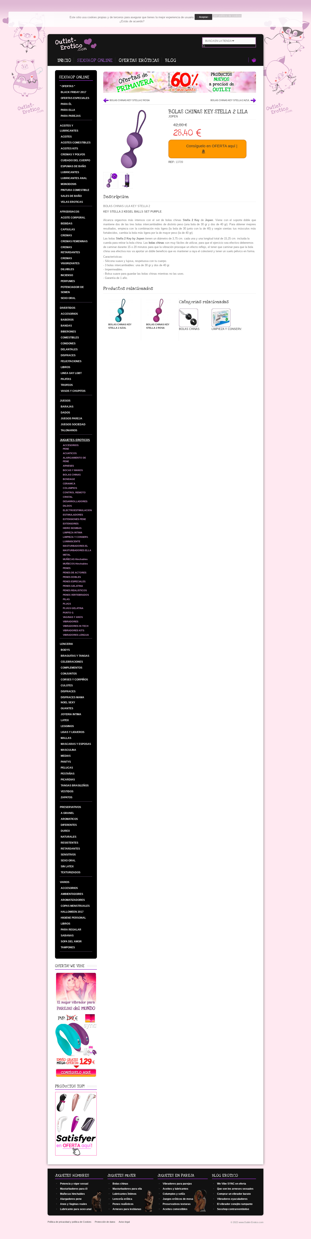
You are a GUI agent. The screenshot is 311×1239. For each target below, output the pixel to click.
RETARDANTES (70, 848)
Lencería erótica (122, 1198)
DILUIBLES (67, 269)
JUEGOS (65, 400)
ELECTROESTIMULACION (77, 510)
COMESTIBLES (70, 337)
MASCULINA (68, 749)
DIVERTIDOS (67, 307)
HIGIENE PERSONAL (73, 917)
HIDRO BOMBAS (72, 528)
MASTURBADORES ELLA (77, 550)
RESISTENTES (69, 842)
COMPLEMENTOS (71, 667)
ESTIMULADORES (73, 514)
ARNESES (68, 465)
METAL (67, 554)
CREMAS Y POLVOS (73, 154)
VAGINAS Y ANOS (73, 617)
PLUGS (67, 603)
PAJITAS (66, 379)
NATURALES (68, 836)
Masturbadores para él (73, 1188)
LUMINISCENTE (71, 541)
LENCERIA (66, 643)
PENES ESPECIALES (74, 581)
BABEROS (67, 319)
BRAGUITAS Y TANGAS (75, 655)
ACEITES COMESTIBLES (76, 142)
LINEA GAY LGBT (71, 373)
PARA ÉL (66, 104)
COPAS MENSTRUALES (75, 905)
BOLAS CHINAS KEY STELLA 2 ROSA (130, 100)
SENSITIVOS (68, 854)
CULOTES (67, 685)
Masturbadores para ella (127, 1188)
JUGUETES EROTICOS (75, 440)
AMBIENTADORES (72, 894)
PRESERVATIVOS (70, 807)
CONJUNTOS (69, 673)
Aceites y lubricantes (175, 1188)
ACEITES (66, 136)
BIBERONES (68, 331)
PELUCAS (67, 767)
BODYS (65, 649)
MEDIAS (66, 755)
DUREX (65, 830)
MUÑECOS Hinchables (75, 563)
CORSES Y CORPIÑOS (74, 679)
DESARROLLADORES (75, 501)
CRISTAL (68, 497)
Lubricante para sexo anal (75, 1209)
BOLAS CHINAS (72, 474)
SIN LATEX (67, 866)
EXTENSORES (70, 523)
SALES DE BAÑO (71, 196)
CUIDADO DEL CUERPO (75, 160)
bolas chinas (156, 242)
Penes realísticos (123, 1204)
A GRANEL (67, 813)
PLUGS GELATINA (73, 608)
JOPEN (173, 116)
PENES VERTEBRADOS (76, 595)
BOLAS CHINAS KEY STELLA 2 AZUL (230, 100)
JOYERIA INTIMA (71, 714)
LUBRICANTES (70, 172)
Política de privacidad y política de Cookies (69, 1222)
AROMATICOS (69, 819)
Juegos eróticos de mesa (178, 1198)
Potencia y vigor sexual (74, 1183)
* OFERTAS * (67, 86)
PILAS (66, 599)
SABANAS (67, 935)
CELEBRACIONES (72, 661)
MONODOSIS (68, 184)
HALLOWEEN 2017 (72, 911)
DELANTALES (69, 349)
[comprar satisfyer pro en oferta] (76, 1154)
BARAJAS (67, 406)
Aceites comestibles (175, 1209)
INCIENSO (67, 275)
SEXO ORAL (68, 298)
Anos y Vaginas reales (73, 1204)
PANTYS (66, 761)
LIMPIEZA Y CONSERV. (75, 537)
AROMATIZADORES (73, 899)
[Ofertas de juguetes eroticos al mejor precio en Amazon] (179, 91)
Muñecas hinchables (72, 1193)
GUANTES (67, 708)
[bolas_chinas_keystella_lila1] (110, 186)
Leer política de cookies (227, 15)
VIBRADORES (70, 621)
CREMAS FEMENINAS (74, 241)
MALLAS (66, 738)
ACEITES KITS (69, 148)
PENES (66, 568)
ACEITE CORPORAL (73, 217)
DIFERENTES (69, 824)
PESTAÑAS (67, 773)
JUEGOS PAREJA (71, 418)
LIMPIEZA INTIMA (72, 532)
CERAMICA (69, 483)
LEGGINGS (67, 726)
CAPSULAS (68, 229)
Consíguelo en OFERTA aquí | (211, 146)
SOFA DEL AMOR (71, 941)
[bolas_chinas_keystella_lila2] (126, 186)
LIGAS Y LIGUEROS (72, 732)
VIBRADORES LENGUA (76, 635)
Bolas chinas (120, 1183)
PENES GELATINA (73, 586)
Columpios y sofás (174, 1193)
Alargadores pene (71, 1198)
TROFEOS (67, 385)
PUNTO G (68, 612)
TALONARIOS (69, 430)
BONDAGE (69, 479)
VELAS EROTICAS (72, 201)
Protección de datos (105, 1222)
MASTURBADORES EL (75, 546)
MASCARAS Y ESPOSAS (76, 744)
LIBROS (65, 367)
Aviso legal (124, 1222)
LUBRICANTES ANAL (74, 178)
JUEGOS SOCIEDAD (73, 424)
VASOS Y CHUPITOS (73, 390)
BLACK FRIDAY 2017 (73, 92)
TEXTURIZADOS (70, 872)
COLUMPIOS (70, 488)
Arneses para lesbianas (127, 1209)
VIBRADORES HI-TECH (75, 626)
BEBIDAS (66, 223)
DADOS (65, 412)
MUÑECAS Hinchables (75, 559)
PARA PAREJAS (71, 115)
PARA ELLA (68, 109)
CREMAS (66, 235)
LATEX (65, 720)
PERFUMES (68, 281)
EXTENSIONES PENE (74, 519)
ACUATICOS (70, 453)
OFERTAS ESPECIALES (75, 98)
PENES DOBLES (72, 577)
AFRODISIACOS (69, 211)
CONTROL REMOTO (74, 492)
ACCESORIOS (69, 313)
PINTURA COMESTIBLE (75, 190)
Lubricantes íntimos (124, 1193)
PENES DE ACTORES (74, 572)
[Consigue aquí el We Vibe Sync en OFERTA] (76, 1076)
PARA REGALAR (71, 929)
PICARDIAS (68, 779)
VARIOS (64, 882)
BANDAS (66, 325)
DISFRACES (68, 355)
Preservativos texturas (177, 1204)
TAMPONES (68, 947)
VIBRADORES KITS (73, 630)
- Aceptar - (203, 17)
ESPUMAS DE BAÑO (73, 166)
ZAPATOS (66, 797)
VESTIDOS (67, 791)
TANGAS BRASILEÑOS (75, 785)
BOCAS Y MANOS (73, 470)
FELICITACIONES (71, 361)
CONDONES (68, 343)
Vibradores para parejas (177, 1183)
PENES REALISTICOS (75, 590)
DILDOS (67, 506)
